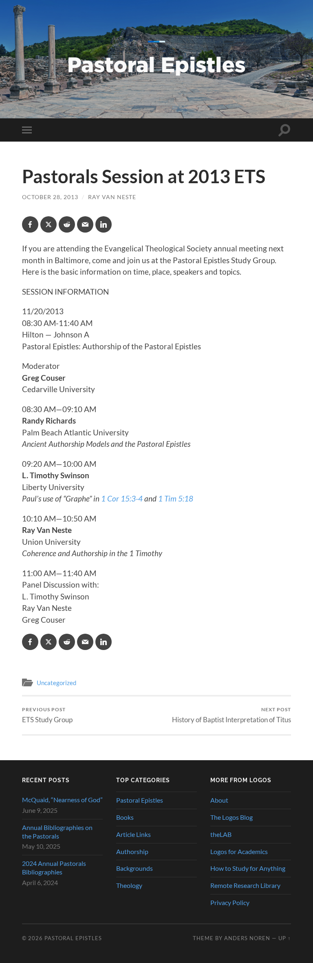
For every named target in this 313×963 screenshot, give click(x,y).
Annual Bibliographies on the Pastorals (57, 831)
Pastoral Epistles (139, 800)
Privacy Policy (229, 902)
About (219, 800)
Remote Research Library (245, 885)
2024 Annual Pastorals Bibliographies (54, 867)
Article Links (133, 834)
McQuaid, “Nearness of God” (62, 799)
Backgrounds (134, 868)
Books (125, 817)
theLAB (220, 834)
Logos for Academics (239, 851)
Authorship (132, 851)
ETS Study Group (47, 715)
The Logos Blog (231, 817)
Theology (129, 885)
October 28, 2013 (50, 196)
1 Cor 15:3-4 (122, 498)
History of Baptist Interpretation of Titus (231, 715)
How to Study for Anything (247, 868)
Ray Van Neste (112, 196)
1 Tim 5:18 (175, 498)
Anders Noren (247, 938)
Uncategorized (56, 682)
